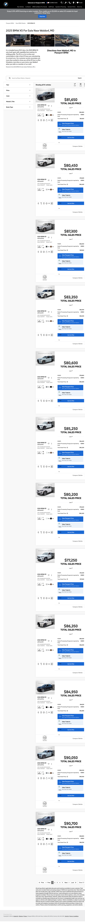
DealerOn (16, 916)
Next (67, 882)
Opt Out (67, 916)
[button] (53, 95)
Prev (48, 882)
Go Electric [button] (28, 7)
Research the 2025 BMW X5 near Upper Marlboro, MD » (20, 67)
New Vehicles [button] (20, 7)
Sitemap (21, 916)
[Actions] (51, 105)
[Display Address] (73, 3)
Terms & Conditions (73, 916)
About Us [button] (79, 7)
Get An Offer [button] (70, 137)
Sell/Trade (51, 7)
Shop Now (42, 16)
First (42, 882)
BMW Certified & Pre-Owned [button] (39, 7)
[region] (71, 115)
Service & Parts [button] (71, 7)
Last (73, 882)
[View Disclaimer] (49, 120)
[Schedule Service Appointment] (65, 3)
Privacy (25, 916)
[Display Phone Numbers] (69, 3)
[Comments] (52, 120)
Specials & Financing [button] (60, 7)
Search (80, 78)
